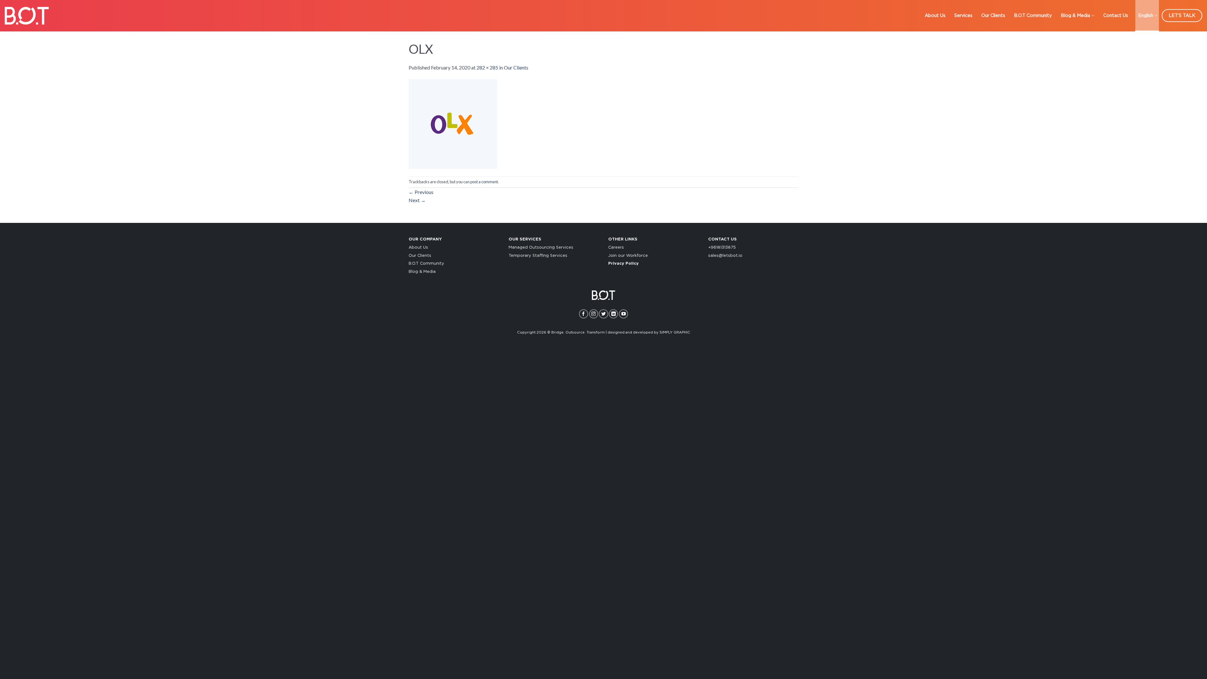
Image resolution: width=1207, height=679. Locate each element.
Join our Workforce (628, 256)
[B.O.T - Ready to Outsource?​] (27, 15)
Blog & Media (1075, 15)
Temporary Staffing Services (538, 256)
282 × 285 (487, 67)
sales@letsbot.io (725, 256)
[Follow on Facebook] (583, 313)
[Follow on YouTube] (623, 313)
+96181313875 (722, 248)
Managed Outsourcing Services (541, 248)
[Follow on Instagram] (593, 313)
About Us (935, 15)
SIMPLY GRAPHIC (674, 332)
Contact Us (1115, 15)
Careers (616, 248)
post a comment (484, 181)
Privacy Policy (623, 264)
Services (963, 15)
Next (417, 200)
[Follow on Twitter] (603, 313)
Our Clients (993, 15)
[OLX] (453, 123)
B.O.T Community (1033, 15)
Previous (421, 192)
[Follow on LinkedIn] (613, 313)
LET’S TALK (1182, 15)
